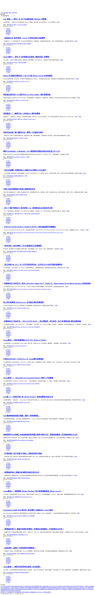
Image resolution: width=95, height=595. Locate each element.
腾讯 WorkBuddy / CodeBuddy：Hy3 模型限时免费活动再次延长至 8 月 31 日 (31, 151)
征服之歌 (21, 402)
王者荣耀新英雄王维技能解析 (46, 589)
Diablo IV (31, 289)
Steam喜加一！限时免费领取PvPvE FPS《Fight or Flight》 (25, 340)
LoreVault (3, 586)
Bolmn (19, 24)
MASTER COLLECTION (57, 232)
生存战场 (26, 572)
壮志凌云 (24, 43)
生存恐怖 (37, 383)
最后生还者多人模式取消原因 (15, 589)
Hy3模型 (28, 157)
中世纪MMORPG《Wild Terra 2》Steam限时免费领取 (23, 359)
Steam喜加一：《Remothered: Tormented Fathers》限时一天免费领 (28, 378)
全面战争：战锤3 (16, 553)
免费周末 (22, 553)
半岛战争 (12, 586)
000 (27, 440)
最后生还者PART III (80, 586)
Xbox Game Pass (21, 327)
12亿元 (86, 587)
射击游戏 (21, 572)
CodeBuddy (17, 157)
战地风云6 (14, 43)
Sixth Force (14, 308)
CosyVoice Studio (24, 100)
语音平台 (18, 100)
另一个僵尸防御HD (16, 213)
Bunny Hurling (22, 497)
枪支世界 (24, 251)
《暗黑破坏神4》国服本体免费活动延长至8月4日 (21, 472)
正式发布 (33, 213)
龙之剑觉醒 (14, 175)
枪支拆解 (29, 251)
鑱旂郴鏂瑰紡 (33, 592)
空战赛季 (28, 43)
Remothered (28, 383)
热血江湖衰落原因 (44, 586)
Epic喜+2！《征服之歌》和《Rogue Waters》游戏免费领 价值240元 (28, 397)
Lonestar (27, 421)
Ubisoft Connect (31, 119)
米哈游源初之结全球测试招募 (32, 586)
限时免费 (9, 24)
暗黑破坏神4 (15, 478)
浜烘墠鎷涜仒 (10, 592)
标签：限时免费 (13, 12)
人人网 (7, 34)
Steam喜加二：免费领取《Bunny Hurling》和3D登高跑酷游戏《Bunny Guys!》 (32, 491)
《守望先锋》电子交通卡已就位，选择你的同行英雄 (22, 453)
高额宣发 (64, 589)
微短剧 (13, 194)
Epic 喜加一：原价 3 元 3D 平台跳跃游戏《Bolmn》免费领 (24, 19)
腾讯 (13, 157)
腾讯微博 (8, 31)
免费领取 (16, 402)
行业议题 (12, 587)
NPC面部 (7, 586)
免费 (26, 175)
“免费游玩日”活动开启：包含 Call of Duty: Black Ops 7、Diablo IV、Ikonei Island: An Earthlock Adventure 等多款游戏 (47, 283)
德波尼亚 (20, 62)
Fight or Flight (15, 345)
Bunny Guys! (29, 497)
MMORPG (28, 364)
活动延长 (27, 478)
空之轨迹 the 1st (15, 270)
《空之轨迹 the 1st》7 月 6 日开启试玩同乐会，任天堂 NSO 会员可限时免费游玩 (32, 264)
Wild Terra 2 (14, 364)
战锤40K (25, 515)
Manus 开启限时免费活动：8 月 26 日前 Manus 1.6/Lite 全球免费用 (27, 76)
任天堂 (21, 270)
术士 (27, 534)
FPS (25, 345)
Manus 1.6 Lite (25, 81)
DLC (23, 175)
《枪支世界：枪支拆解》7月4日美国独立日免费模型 (22, 246)
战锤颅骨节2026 (15, 440)
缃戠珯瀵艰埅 (47, 592)
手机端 (25, 194)
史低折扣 (32, 553)
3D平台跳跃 (24, 24)
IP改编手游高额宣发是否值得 (54, 587)
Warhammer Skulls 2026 (17, 515)
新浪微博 (8, 30)
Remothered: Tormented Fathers (19, 383)
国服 (19, 478)
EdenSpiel (19, 308)
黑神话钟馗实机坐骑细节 (34, 587)
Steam (13, 62)
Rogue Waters (26, 402)
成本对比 (36, 589)
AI (14, 100)
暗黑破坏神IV (15, 534)
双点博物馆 (37, 327)
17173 (2, 12)
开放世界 (17, 572)
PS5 (23, 138)
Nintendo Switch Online (28, 270)
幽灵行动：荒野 (18, 138)
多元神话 (24, 589)
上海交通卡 (24, 459)
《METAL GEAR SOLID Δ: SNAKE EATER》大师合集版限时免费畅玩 (29, 227)
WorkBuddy (22, 157)
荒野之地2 (19, 364)
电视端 (21, 194)
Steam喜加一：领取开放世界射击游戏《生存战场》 (22, 567)
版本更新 (19, 43)
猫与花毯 (23, 421)
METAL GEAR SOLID (37, 232)
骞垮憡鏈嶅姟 (18, 592)
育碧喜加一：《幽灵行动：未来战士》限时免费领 (21, 113)
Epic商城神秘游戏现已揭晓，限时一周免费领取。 (21, 416)
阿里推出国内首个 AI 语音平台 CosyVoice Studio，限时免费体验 (26, 94)
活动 (16, 81)
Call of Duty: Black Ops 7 (23, 289)
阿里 (13, 100)
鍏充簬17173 (4, 592)
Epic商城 (14, 421)
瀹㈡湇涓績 (40, 592)
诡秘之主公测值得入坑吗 (21, 587)
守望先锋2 (14, 459)
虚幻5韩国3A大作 (57, 589)
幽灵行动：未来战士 (23, 119)
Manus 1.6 (19, 81)
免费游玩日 (14, 289)
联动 (29, 459)
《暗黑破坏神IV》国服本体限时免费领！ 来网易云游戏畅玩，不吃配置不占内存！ (33, 529)
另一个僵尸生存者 (25, 213)
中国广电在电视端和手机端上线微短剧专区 (19, 189)
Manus (13, 81)
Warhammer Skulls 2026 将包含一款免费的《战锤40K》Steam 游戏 (28, 510)
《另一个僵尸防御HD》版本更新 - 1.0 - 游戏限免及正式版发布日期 (27, 208)
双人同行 (24, 308)
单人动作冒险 (80, 587)
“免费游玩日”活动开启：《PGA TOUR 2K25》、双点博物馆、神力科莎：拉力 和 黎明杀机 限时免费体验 (42, 321)
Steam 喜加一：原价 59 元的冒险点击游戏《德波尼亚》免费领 (26, 57)
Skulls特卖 (27, 553)
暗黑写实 (18, 590)
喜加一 (15, 24)
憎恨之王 (23, 534)
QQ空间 (8, 28)
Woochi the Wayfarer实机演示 (56, 586)
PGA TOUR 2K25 (29, 327)
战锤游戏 (31, 440)
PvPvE (22, 345)
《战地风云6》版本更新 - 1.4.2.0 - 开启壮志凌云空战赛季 (24, 38)
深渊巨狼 (20, 175)
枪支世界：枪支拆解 (17, 251)
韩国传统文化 (30, 589)
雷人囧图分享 (43, 587)
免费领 (24, 62)
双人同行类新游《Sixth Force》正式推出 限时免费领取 (23, 302)
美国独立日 (34, 251)
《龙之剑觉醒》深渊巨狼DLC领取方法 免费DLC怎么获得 (24, 170)
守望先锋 (19, 459)
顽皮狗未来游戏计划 (20, 586)
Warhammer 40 (23, 440)
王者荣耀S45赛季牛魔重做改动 (74, 589)
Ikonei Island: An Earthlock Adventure (42, 289)
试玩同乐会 (37, 270)
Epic (13, 24)
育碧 (13, 119)
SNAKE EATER (47, 232)
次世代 (26, 138)
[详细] (57, 22)
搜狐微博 (8, 33)
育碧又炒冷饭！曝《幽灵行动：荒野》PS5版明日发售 (23, 132)
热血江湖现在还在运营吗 (69, 586)
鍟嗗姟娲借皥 (25, 592)
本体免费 (23, 478)
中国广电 (17, 194)
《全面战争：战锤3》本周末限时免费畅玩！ (19, 548)
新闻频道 (6, 12)
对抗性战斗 (13, 590)
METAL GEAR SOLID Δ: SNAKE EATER (22, 232)
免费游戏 (18, 421)
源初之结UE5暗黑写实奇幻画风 (69, 587)
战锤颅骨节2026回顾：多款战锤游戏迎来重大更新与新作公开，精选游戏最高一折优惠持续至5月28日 (40, 434)
